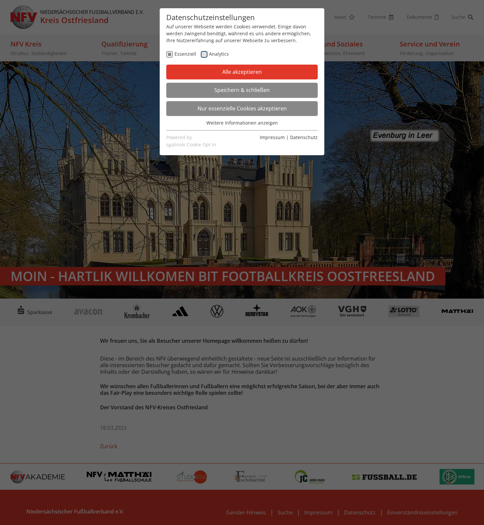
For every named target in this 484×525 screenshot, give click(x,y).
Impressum (272, 137)
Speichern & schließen (242, 90)
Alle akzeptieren (242, 71)
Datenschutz (304, 137)
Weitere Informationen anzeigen (242, 123)
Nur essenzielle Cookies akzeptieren (242, 108)
